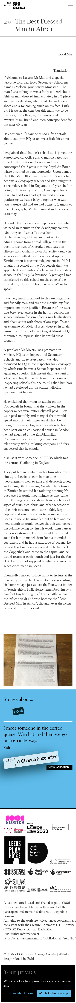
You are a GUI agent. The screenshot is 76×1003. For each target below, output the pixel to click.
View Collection (59, 767)
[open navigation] (71, 5)
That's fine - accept (55, 993)
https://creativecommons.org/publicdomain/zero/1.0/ (40, 938)
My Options (24, 993)
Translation (61, 70)
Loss (18, 711)
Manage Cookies (46, 954)
